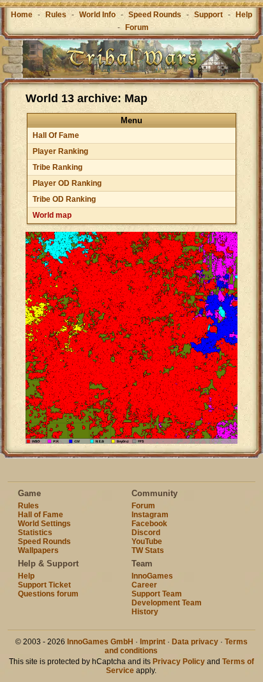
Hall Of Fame (56, 135)
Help (244, 14)
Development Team (167, 602)
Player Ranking (60, 151)
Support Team (157, 593)
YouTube (147, 541)
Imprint (152, 641)
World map (52, 215)
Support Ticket (44, 584)
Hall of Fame (40, 514)
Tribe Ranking (57, 167)
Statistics (35, 532)
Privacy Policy (179, 661)
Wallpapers (38, 550)
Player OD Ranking (67, 183)
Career (144, 584)
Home (22, 14)
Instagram (150, 514)
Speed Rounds (154, 14)
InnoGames (152, 576)
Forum (137, 27)
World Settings (44, 523)
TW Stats (148, 550)
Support (208, 14)
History (145, 611)
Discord (146, 532)
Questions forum (48, 593)
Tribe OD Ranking (64, 199)
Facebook (149, 523)
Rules (55, 14)
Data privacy (195, 641)
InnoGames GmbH (100, 641)
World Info (97, 14)
